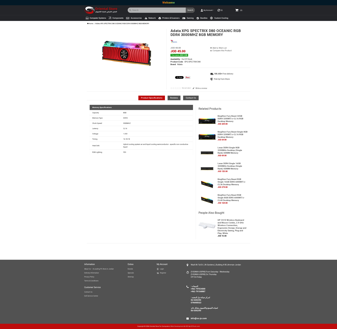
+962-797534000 (198, 289)
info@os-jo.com (199, 318)
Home (91, 23)
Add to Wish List (219, 48)
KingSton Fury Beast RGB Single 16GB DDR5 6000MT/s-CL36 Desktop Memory (232, 182)
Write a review (201, 88)
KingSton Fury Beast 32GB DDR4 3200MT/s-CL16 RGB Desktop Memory (230, 118)
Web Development (177, 326)
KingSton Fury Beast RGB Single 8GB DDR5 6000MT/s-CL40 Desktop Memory (231, 198)
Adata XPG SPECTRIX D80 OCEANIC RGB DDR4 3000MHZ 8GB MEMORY (122, 23)
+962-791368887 (198, 291)
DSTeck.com (195, 326)
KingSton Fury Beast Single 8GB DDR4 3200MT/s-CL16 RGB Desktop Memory (232, 134)
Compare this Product (222, 50)
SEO (187, 326)
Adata (179, 64)
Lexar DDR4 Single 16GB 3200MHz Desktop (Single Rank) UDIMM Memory (230, 166)
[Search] (190, 10)
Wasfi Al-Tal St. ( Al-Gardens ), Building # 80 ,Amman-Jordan (216, 265)
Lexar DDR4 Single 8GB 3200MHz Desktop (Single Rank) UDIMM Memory (230, 150)
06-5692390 (196, 311)
